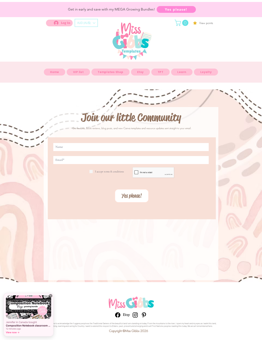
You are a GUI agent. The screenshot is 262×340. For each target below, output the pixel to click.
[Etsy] (126, 315)
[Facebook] (117, 315)
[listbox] (86, 23)
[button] (86, 23)
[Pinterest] (143, 315)
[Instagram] (135, 315)
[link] (182, 23)
